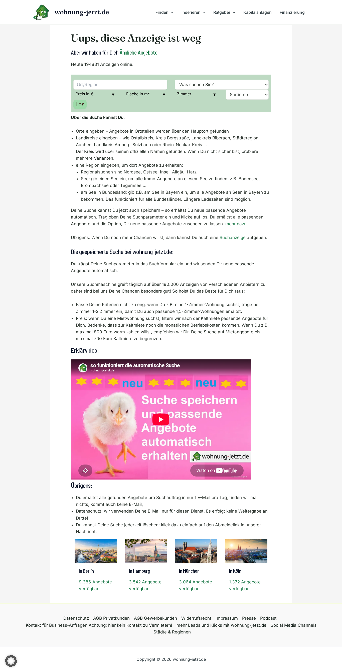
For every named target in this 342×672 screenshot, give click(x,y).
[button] (171, 12)
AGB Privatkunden (111, 618)
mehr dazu (236, 223)
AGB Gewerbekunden (155, 618)
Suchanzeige (233, 237)
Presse (249, 618)
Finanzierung (292, 12)
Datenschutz (76, 618)
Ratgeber (221, 12)
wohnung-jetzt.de (82, 12)
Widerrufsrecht (196, 618)
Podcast (268, 618)
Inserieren (191, 12)
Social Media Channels (293, 625)
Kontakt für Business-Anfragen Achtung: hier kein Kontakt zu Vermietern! (99, 625)
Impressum (227, 618)
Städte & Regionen (172, 631)
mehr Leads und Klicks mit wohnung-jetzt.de (221, 625)
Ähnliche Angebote (138, 52)
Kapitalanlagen (257, 12)
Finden (161, 12)
